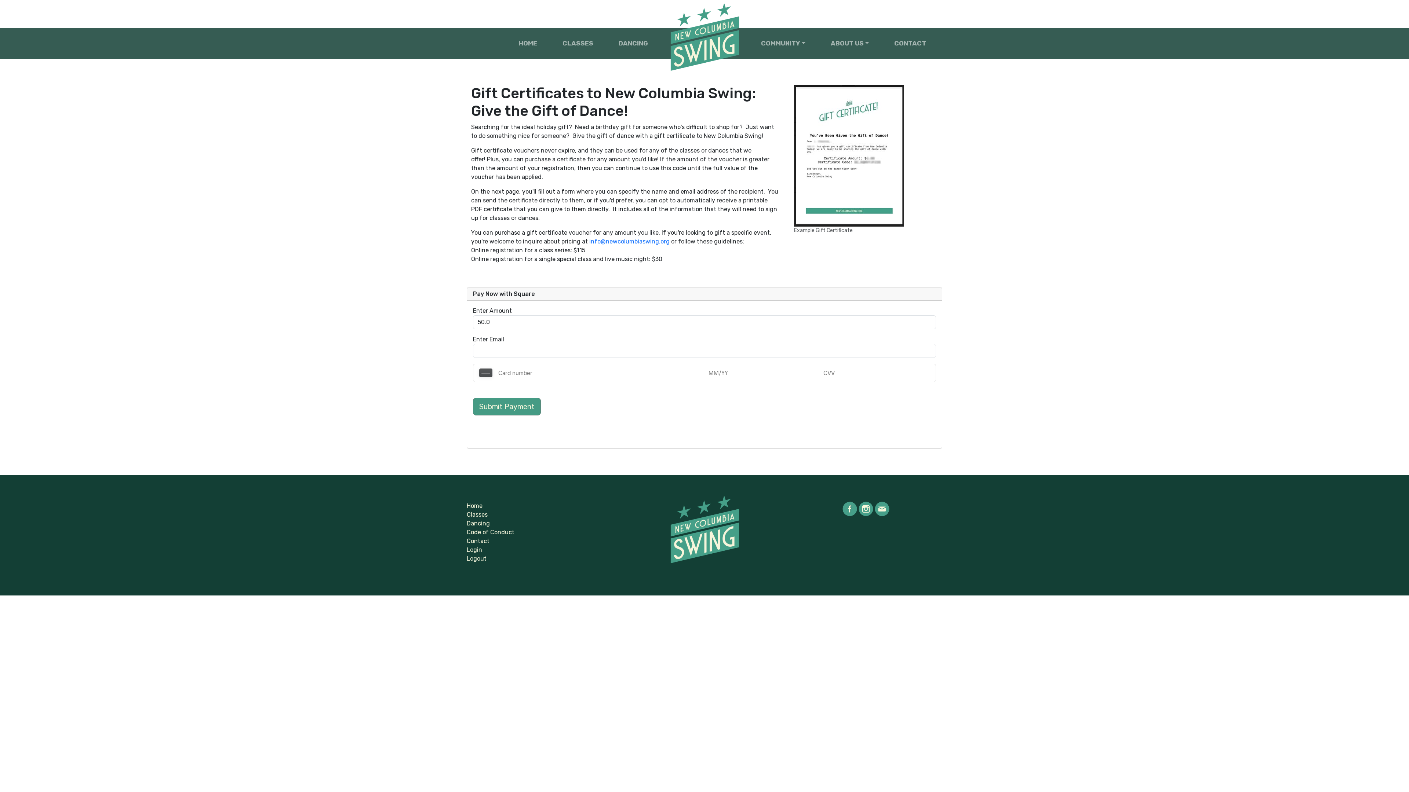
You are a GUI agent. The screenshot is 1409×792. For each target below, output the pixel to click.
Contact (910, 43)
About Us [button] (847, 43)
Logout (477, 558)
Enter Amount (492, 310)
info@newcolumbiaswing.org (629, 241)
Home (527, 43)
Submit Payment (507, 406)
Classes (577, 43)
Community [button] (780, 43)
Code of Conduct (490, 532)
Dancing (633, 43)
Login (474, 549)
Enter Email (488, 339)
